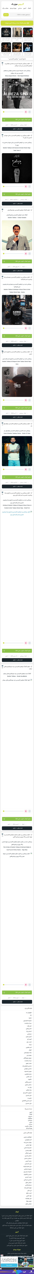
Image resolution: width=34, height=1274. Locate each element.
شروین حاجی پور (27, 1093)
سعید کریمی (28, 1161)
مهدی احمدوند (27, 1071)
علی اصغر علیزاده (27, 1166)
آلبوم (24, 8)
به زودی (30, 1116)
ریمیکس (21, 125)
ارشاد (30, 1045)
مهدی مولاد (28, 1201)
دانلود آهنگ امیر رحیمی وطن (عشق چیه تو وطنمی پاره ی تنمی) (17, 1216)
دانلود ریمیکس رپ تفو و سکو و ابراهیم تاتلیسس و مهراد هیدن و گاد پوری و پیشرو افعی (18, 836)
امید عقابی (28, 1077)
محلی (30, 1122)
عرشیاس (29, 1034)
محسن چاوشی (27, 1069)
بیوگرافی (30, 1118)
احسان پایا (28, 1031)
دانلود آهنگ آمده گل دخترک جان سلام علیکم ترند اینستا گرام (17, 1225)
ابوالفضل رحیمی (27, 1137)
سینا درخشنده (28, 1023)
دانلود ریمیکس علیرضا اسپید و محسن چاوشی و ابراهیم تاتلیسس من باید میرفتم (18, 65)
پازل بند (29, 1087)
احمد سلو (29, 1042)
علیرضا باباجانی (27, 1169)
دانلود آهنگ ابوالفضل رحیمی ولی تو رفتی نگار (17, 1223)
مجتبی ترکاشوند (27, 1174)
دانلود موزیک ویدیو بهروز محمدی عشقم (17, 1253)
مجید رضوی (28, 1063)
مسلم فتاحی (28, 1185)
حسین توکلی (28, 1082)
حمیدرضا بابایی (27, 1148)
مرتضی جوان (28, 1183)
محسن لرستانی (27, 1180)
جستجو (6, 15)
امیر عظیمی (28, 1047)
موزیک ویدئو (13, 8)
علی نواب (29, 1026)
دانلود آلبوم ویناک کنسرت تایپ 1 (17, 1241)
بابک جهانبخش (27, 1053)
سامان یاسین (28, 1156)
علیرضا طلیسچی (27, 1021)
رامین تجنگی (28, 1153)
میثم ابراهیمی (28, 1074)
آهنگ (29, 8)
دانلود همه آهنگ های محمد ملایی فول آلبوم (17, 1236)
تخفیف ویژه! (9, 1265)
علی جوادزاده (28, 1198)
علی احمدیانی (28, 1164)
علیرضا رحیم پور (27, 1172)
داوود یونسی (28, 1150)
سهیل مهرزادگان (27, 1058)
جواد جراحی (28, 1145)
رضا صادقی (28, 1090)
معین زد (29, 1098)
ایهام (30, 1050)
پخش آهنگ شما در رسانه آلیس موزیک (15, 23)
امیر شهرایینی (28, 1140)
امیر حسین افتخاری (26, 1101)
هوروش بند (28, 1013)
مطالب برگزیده (4, 8)
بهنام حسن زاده (27, 1142)
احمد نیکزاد (28, 1193)
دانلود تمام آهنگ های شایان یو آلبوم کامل (17, 1246)
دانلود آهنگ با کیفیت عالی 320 (23, 120)
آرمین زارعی (28, 1037)
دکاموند (29, 1079)
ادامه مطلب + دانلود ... (17, 129)
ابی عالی (29, 1191)
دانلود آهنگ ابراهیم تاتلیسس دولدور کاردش (19, 210)
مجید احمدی (28, 1177)
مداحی (20, 8)
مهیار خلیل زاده (27, 1188)
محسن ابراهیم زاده (26, 1066)
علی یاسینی (28, 1095)
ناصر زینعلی (28, 1029)
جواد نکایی (28, 1196)
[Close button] (33, 1255)
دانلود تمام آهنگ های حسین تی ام (17, 1243)
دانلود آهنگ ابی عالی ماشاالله (17, 1228)
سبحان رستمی (27, 1158)
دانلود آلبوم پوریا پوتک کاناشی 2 (17, 1238)
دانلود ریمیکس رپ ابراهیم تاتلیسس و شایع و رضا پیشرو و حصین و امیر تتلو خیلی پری (18, 494)
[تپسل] (1, 1269)
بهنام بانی (29, 1055)
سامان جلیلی (28, 1085)
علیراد (30, 1018)
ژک (30, 1015)
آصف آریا (29, 1039)
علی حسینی (28, 1103)
